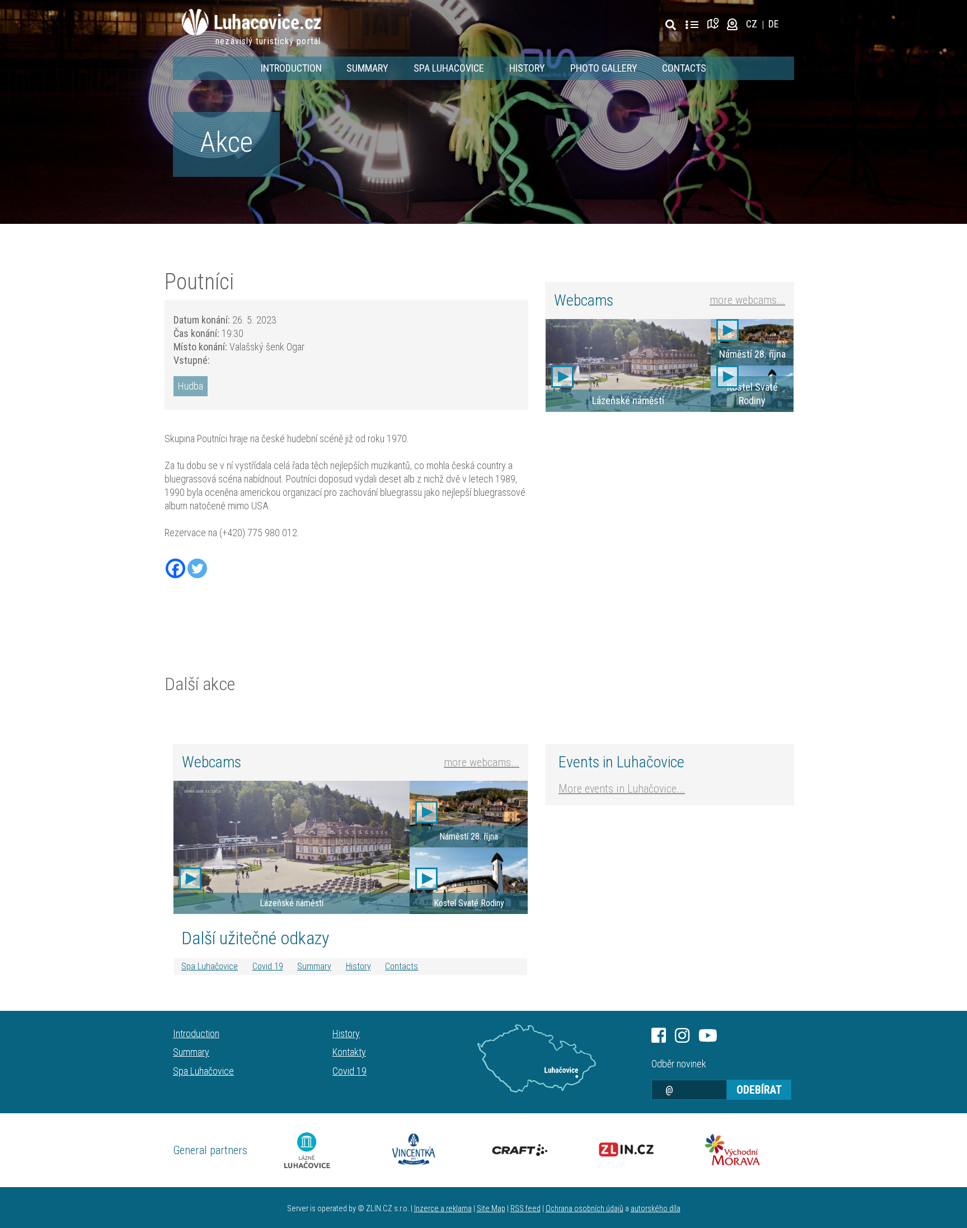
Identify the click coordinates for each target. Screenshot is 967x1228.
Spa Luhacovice (449, 68)
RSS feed (525, 1208)
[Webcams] (732, 23)
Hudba (190, 386)
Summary (367, 68)
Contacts (684, 68)
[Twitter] (197, 568)
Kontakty (349, 1052)
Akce (226, 142)
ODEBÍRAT (759, 1089)
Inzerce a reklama (443, 1208)
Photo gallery (603, 68)
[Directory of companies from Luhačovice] (691, 25)
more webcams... (747, 300)
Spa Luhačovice (209, 966)
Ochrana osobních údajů (584, 1208)
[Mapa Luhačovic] (537, 1058)
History (527, 68)
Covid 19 (267, 966)
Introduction (291, 68)
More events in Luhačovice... (621, 788)
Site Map (491, 1208)
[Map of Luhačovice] (715, 23)
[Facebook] (175, 568)
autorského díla (655, 1208)
